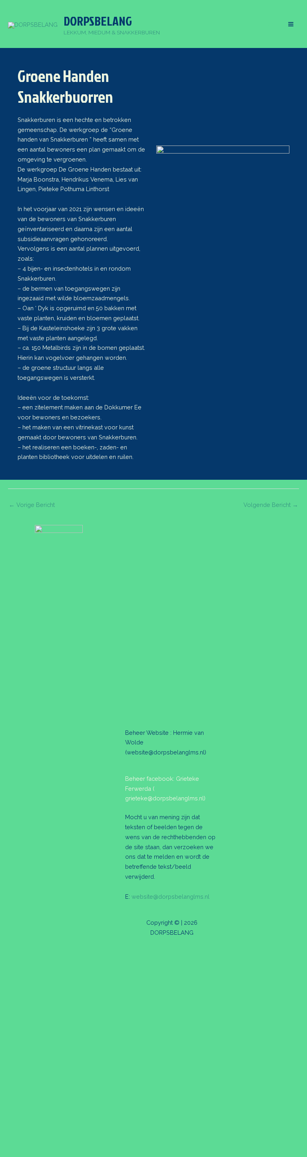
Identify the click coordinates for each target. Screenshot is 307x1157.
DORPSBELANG (98, 21)
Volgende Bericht (270, 504)
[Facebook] (259, 24)
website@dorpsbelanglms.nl (166, 752)
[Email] (271, 24)
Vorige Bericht (32, 504)
